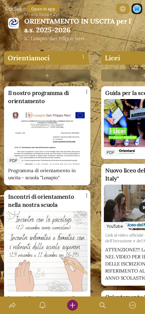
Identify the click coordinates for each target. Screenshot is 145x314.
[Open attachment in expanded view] (47, 251)
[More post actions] (82, 94)
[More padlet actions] (133, 305)
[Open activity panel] (42, 305)
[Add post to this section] (47, 75)
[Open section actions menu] (83, 57)
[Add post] (72, 305)
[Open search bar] (103, 305)
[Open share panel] (12, 305)
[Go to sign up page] (137, 8)
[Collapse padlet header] (137, 21)
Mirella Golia (36, 14)
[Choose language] (122, 8)
